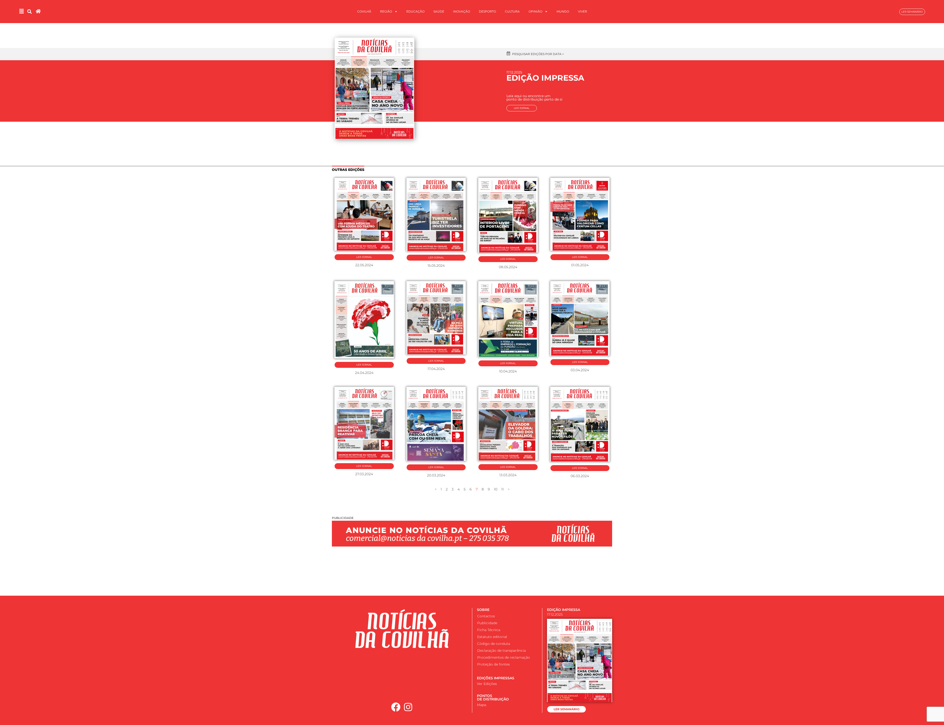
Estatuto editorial (492, 637)
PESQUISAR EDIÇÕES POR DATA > (538, 54)
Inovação (461, 11)
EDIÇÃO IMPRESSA (563, 609)
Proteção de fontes (493, 664)
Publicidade (487, 623)
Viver (582, 11)
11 (502, 489)
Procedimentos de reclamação (503, 657)
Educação (415, 11)
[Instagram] (408, 707)
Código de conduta (493, 643)
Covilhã (364, 11)
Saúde (438, 11)
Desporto (487, 11)
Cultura (512, 11)
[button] (30, 12)
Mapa (481, 705)
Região (386, 11)
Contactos (486, 616)
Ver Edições (487, 683)
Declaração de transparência (501, 650)
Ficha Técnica (488, 630)
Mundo (563, 11)
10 (495, 489)
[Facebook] (395, 707)
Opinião (535, 11)
